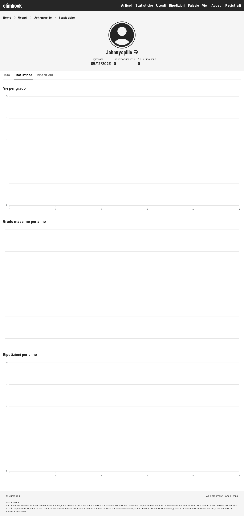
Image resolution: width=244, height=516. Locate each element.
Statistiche (144, 5)
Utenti (161, 5)
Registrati (233, 5)
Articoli (126, 5)
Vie (204, 5)
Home (7, 17)
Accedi (216, 5)
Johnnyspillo (43, 17)
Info (7, 75)
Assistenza (231, 495)
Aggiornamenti (214, 495)
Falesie (193, 5)
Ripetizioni (177, 5)
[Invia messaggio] (136, 52)
